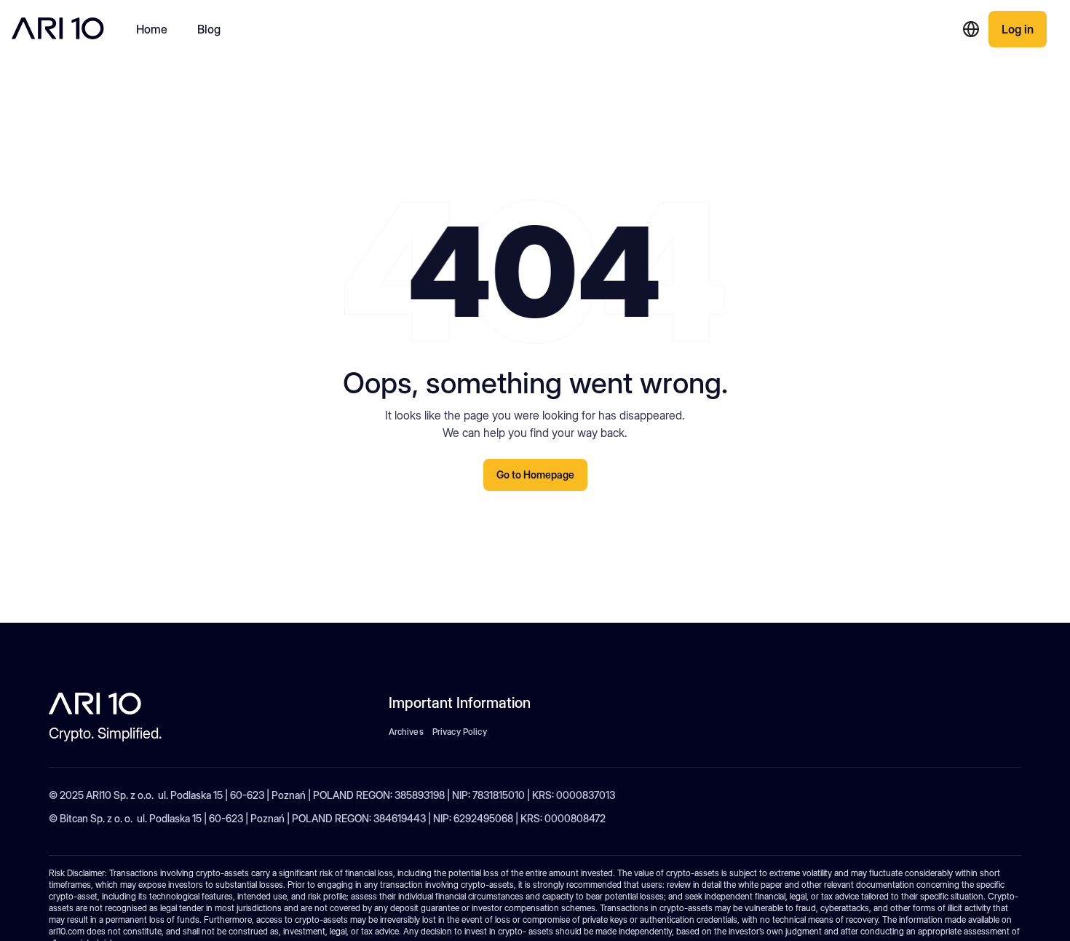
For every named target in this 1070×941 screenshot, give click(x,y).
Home (152, 29)
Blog (209, 29)
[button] (971, 29)
